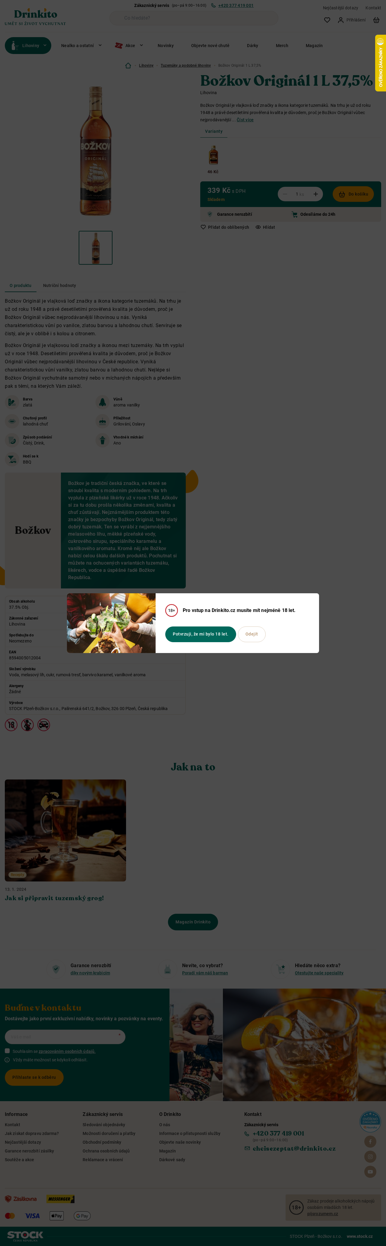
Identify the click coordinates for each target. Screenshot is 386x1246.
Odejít (251, 634)
